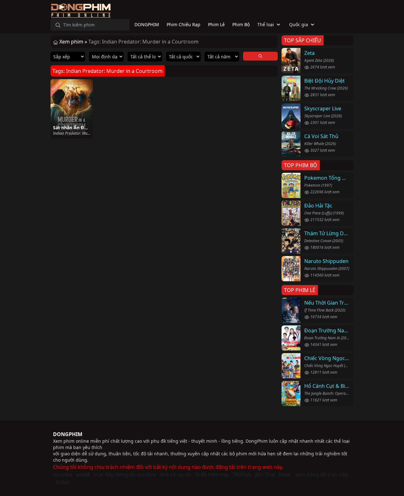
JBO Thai (265, 474)
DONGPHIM (67, 434)
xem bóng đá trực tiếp (321, 474)
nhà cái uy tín (175, 474)
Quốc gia (298, 24)
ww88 (83, 474)
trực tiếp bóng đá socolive (125, 474)
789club (242, 474)
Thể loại (265, 24)
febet (285, 474)
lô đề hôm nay (212, 474)
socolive (62, 474)
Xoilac (62, 482)
